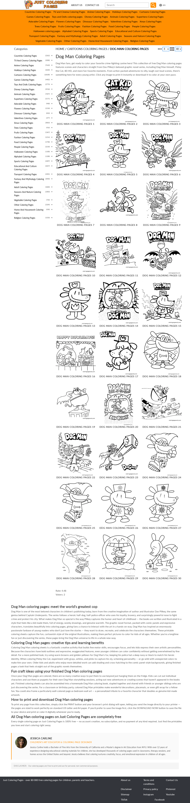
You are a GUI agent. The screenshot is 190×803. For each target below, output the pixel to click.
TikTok (124, 799)
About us (125, 780)
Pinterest (170, 789)
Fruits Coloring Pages (69, 26)
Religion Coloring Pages (142, 40)
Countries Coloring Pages (38, 11)
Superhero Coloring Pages (150, 16)
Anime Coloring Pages (98, 11)
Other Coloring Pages (75, 40)
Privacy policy (150, 789)
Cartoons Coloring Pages (152, 11)
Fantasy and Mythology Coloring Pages (77, 36)
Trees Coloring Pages (45, 26)
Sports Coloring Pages (101, 31)
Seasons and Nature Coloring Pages (142, 36)
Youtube (170, 794)
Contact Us (172, 780)
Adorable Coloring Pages (41, 21)
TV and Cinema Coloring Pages (69, 11)
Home (60, 49)
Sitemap (125, 794)
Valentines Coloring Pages (124, 21)
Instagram (148, 794)
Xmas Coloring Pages (151, 21)
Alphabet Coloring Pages (75, 31)
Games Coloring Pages (38, 16)
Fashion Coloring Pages (94, 26)
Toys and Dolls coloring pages (67, 16)
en (164, 5)
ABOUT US (76, 5)
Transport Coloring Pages (42, 36)
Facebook (160, 799)
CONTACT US (92, 5)
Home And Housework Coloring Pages (108, 40)
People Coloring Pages (143, 26)
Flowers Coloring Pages (68, 21)
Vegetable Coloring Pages (48, 40)
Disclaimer (126, 789)
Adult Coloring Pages (111, 36)
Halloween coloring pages (47, 31)
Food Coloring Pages (119, 26)
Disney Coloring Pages (96, 16)
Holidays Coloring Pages (124, 11)
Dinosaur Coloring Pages (96, 21)
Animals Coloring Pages (122, 16)
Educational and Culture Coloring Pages (136, 31)
